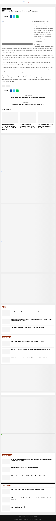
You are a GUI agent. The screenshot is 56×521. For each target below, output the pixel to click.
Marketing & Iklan (27, 519)
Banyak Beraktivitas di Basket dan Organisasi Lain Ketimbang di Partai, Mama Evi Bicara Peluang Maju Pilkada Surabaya (32, 319)
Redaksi (20, 519)
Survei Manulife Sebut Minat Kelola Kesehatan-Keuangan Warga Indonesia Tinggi (45, 126)
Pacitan (7, 85)
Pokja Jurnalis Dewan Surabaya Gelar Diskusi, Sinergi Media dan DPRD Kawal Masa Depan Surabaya (32, 498)
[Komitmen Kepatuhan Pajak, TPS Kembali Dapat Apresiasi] (6, 469)
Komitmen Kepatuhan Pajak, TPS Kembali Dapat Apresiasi (24, 467)
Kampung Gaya (6, 485)
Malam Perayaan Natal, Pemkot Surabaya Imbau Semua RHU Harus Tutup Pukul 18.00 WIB (10, 127)
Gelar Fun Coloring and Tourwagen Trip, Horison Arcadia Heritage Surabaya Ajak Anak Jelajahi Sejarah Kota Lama (31, 459)
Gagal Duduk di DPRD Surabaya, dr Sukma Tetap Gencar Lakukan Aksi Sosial (27, 126)
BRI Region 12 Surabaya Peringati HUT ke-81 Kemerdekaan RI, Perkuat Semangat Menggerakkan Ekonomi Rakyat (30, 476)
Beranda (16, 519)
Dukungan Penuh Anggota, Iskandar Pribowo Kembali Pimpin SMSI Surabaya (29, 311)
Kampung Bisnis (7, 455)
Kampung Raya (6, 337)
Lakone (4, 307)
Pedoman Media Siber (36, 519)
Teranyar (8, 8)
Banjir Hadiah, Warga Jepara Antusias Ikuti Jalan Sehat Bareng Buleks (27, 341)
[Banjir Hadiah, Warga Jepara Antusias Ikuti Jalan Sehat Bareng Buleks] (6, 343)
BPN (3, 85)
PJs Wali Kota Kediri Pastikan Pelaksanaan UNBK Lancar (28, 104)
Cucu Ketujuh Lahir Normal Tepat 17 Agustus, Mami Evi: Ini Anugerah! (27, 327)
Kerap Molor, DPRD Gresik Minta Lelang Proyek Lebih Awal (28, 98)
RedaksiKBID (6, 13)
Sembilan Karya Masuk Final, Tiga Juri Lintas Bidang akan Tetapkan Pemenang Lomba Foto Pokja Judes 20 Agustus (31, 506)
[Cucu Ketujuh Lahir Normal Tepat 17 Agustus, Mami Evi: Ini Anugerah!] (6, 329)
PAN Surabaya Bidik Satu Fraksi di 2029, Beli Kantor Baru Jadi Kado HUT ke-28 (29, 358)
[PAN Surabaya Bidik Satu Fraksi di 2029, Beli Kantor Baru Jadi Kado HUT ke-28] (6, 360)
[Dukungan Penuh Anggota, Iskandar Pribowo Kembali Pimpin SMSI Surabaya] (6, 313)
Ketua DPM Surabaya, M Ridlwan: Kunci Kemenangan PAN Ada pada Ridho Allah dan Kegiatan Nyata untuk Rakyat (30, 350)
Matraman (4, 8)
